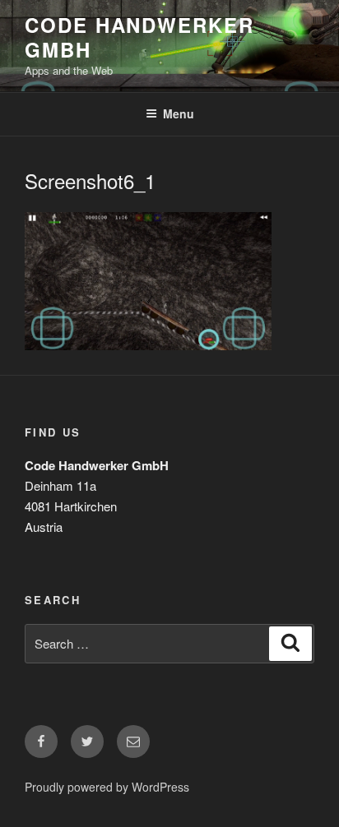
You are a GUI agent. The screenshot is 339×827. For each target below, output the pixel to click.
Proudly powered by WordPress (107, 786)
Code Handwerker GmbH (139, 37)
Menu (178, 113)
